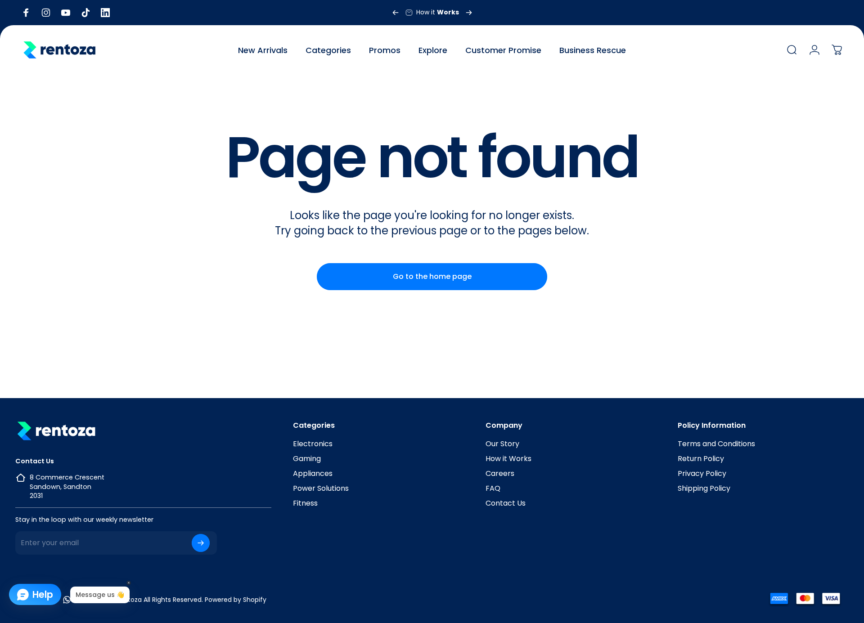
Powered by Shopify (235, 599)
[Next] (469, 12)
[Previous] (395, 12)
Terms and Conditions (716, 444)
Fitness (305, 503)
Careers (500, 473)
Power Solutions (321, 488)
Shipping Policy (704, 488)
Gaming (307, 458)
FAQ (493, 488)
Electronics (313, 444)
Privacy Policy (702, 473)
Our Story (502, 444)
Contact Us (506, 503)
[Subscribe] (201, 543)
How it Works (508, 458)
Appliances (313, 473)
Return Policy (701, 458)
